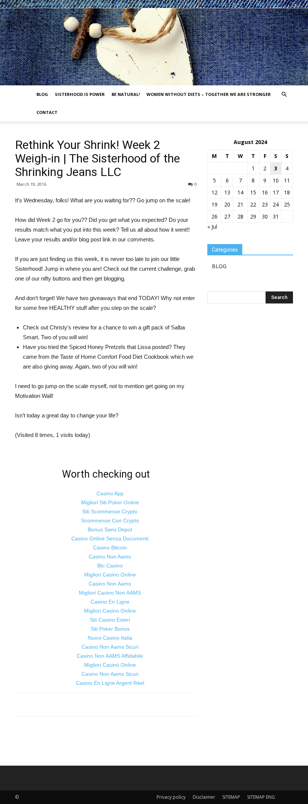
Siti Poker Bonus (110, 629)
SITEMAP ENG (261, 797)
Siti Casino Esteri (110, 620)
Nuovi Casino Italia (110, 638)
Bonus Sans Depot (110, 529)
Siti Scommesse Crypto (109, 511)
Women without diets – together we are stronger (208, 94)
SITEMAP (231, 797)
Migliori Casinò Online (110, 665)
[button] (284, 94)
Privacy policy (171, 797)
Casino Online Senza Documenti (109, 538)
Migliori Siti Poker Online (110, 502)
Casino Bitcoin (110, 548)
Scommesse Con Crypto (110, 520)
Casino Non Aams (110, 557)
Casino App (110, 493)
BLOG (42, 94)
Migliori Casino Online (110, 575)
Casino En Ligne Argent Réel (110, 683)
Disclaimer (204, 797)
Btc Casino (110, 566)
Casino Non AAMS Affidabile (110, 656)
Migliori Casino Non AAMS (110, 593)
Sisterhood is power (80, 94)
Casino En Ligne (110, 602)
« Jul (212, 226)
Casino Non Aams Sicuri (110, 647)
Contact (46, 112)
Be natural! (126, 94)
